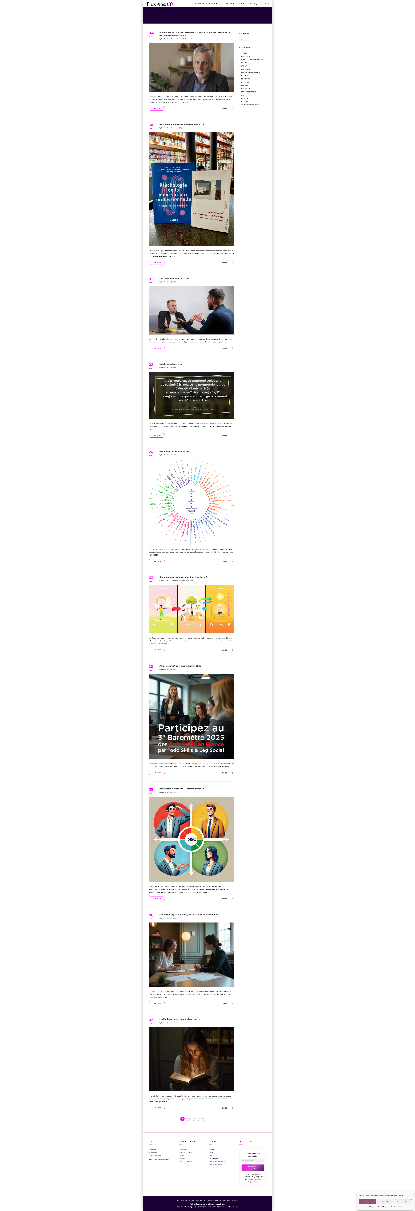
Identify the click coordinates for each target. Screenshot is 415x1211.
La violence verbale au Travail (174, 278)
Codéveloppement (184, 1158)
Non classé (245, 85)
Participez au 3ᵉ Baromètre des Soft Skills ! (180, 666)
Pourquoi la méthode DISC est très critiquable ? (183, 789)
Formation (210, 4)
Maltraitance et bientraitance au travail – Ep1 (181, 124)
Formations (182, 1149)
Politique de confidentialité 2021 (391, 1207)
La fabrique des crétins (170, 364)
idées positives (246, 69)
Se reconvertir (226, 4)
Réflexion (185, 128)
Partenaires (212, 1152)
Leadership (245, 76)
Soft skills (174, 455)
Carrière (173, 39)
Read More (156, 108)
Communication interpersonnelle (253, 59)
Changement (245, 56)
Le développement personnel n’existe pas (180, 1019)
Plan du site (234, 1200)
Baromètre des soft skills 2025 (174, 451)
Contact (268, 4)
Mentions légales (214, 1158)
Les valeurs (174, 581)
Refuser (385, 1202)
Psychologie (174, 128)
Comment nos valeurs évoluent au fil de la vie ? (183, 577)
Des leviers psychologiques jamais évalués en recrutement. (189, 914)
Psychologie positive (248, 92)
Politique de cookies (375, 1207)
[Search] (263, 34)
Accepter (367, 1202)
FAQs (210, 1155)
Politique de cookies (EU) (216, 1164)
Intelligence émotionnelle (250, 72)
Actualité (241, 4)
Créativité (244, 63)
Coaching (197, 4)
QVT (180, 128)
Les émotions (246, 79)
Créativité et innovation (186, 1161)
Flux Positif (164, 39)
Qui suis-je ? (254, 4)
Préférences (403, 1202)
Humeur (244, 66)
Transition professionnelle (184, 39)
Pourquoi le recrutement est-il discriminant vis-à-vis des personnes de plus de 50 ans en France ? (194, 33)
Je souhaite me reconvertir (187, 1152)
